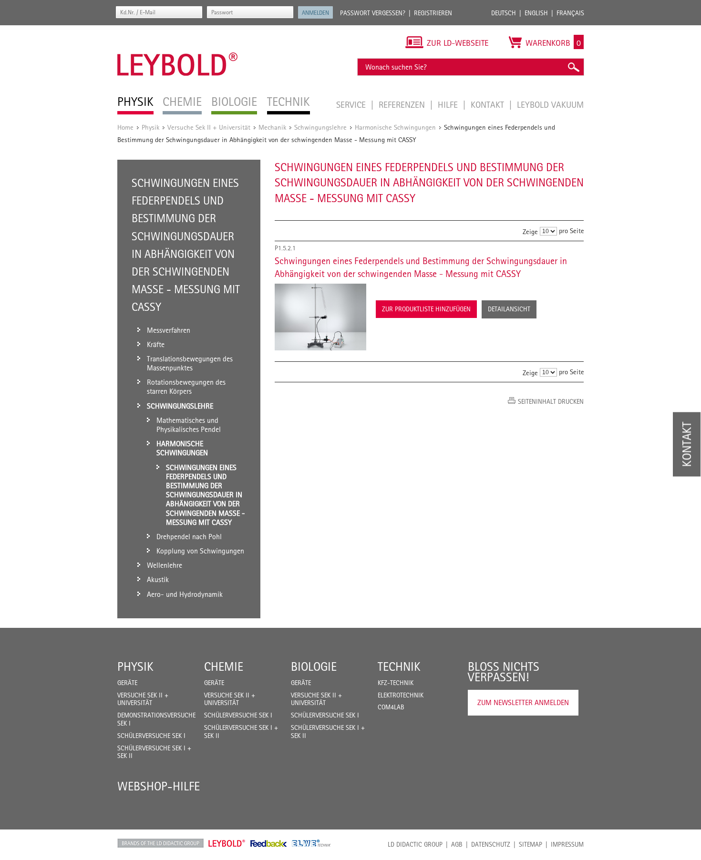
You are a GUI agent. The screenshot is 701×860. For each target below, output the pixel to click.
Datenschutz (490, 844)
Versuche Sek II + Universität (208, 127)
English (536, 13)
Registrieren (433, 13)
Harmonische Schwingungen (395, 127)
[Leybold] (177, 30)
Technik (399, 666)
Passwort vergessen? (372, 13)
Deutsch (503, 13)
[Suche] (573, 66)
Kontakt (488, 104)
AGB (457, 844)
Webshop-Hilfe (158, 786)
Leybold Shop (227, 843)
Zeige (530, 231)
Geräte (127, 682)
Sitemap (530, 844)
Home (125, 127)
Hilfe (449, 104)
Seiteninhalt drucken (551, 401)
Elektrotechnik (400, 695)
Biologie (314, 666)
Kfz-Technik (395, 682)
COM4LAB (391, 707)
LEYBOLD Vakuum (550, 104)
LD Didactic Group (415, 844)
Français (570, 13)
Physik (150, 127)
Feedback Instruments (268, 843)
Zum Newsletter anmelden (523, 702)
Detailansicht (509, 309)
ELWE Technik (311, 843)
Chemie (223, 666)
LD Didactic (160, 843)
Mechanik (272, 127)
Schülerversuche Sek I (151, 735)
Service (352, 104)
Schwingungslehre (320, 127)
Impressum (567, 844)
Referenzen (403, 104)
